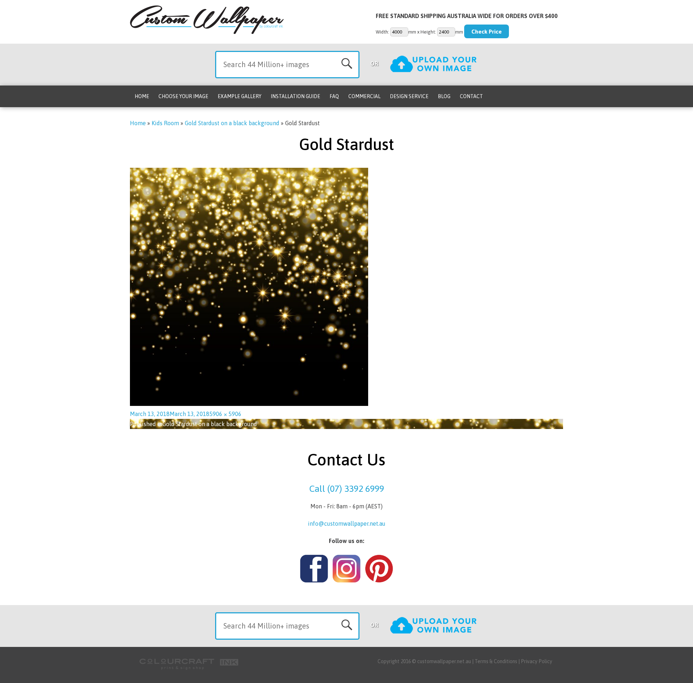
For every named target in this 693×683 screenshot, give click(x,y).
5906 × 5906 (225, 414)
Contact (471, 96)
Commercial (364, 96)
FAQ (334, 96)
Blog (444, 96)
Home (142, 96)
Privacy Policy (536, 661)
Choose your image (183, 96)
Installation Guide (295, 96)
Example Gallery (239, 96)
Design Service (409, 96)
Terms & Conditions (496, 661)
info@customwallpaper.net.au (346, 523)
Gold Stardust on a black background (232, 123)
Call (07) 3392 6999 (346, 488)
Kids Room (165, 123)
